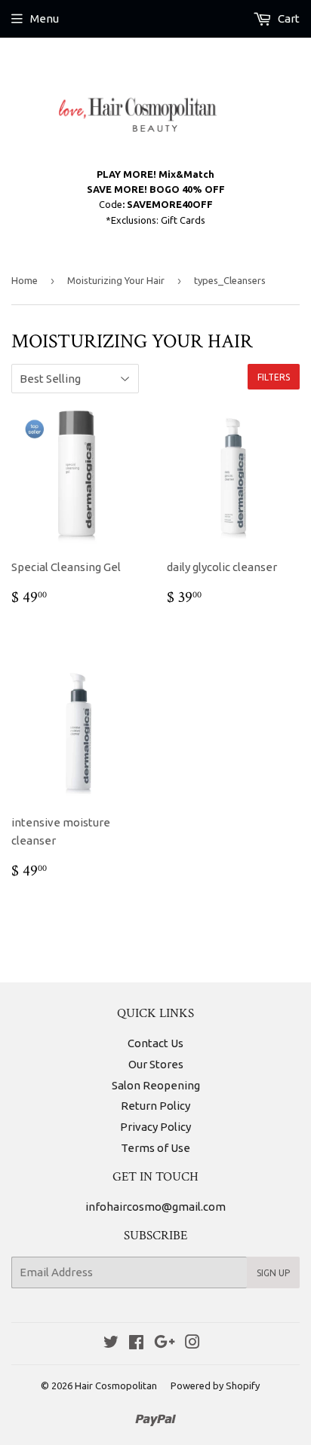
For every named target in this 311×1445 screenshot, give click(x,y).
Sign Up (273, 1273)
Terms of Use (155, 1147)
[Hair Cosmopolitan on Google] (164, 1343)
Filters (273, 377)
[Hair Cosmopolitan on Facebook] (136, 1343)
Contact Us (155, 1043)
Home (24, 280)
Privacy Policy (155, 1126)
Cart (288, 18)
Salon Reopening (156, 1085)
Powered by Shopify (215, 1385)
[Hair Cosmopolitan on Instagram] (192, 1343)
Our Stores (155, 1064)
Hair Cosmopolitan (116, 1385)
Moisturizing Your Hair (116, 280)
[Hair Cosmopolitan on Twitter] (111, 1343)
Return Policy (155, 1105)
